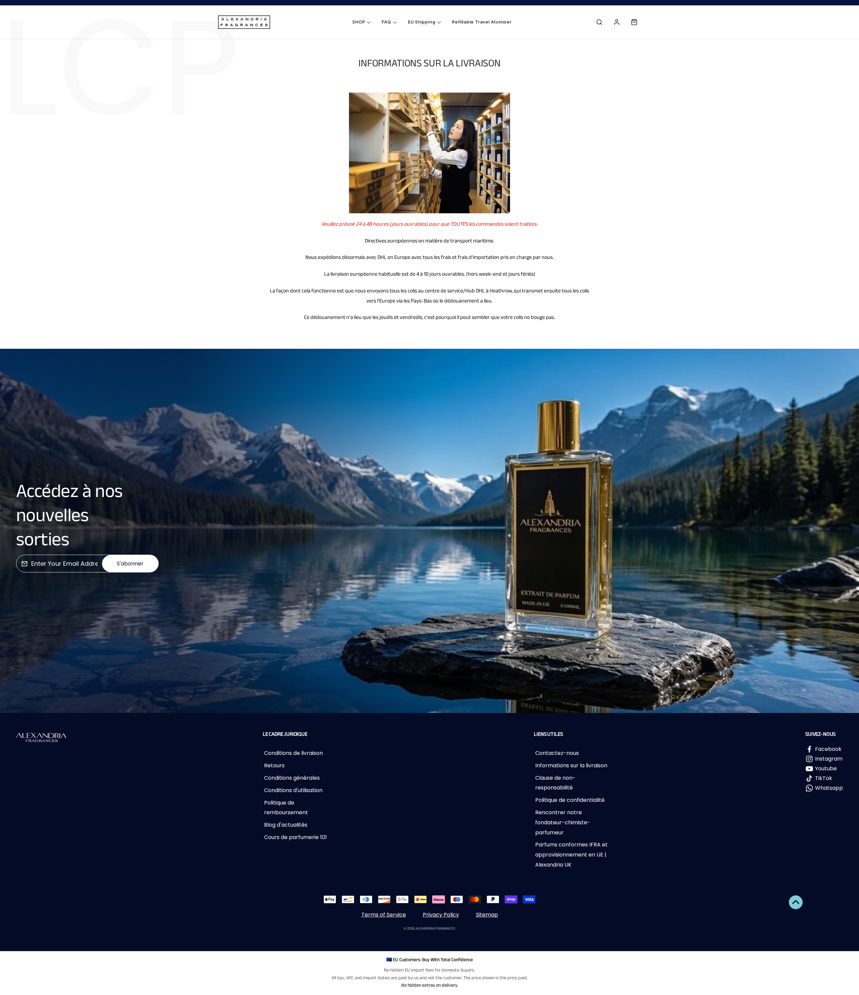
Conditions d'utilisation (293, 790)
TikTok (823, 778)
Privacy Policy (441, 914)
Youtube (826, 768)
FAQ (386, 21)
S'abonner (130, 563)
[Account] (616, 22)
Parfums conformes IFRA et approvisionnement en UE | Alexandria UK (571, 854)
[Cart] (634, 22)
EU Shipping (422, 21)
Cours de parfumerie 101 (295, 837)
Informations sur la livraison (571, 765)
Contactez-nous (557, 753)
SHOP (358, 21)
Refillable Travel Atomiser (481, 21)
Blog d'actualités (285, 825)
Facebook (828, 749)
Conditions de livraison (293, 753)
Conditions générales (292, 778)
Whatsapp (829, 788)
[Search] (599, 22)
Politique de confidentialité (570, 800)
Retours (274, 765)
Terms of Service (383, 914)
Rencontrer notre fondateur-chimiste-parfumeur (562, 822)
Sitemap (487, 914)
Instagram (829, 759)
